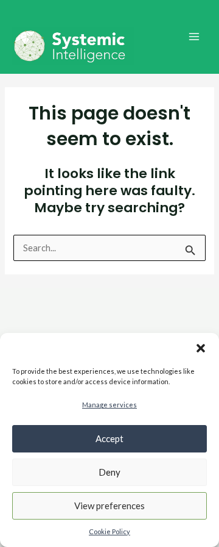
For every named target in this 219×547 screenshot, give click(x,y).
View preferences (109, 505)
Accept (109, 438)
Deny (109, 472)
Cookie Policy (109, 531)
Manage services (109, 405)
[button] (201, 348)
